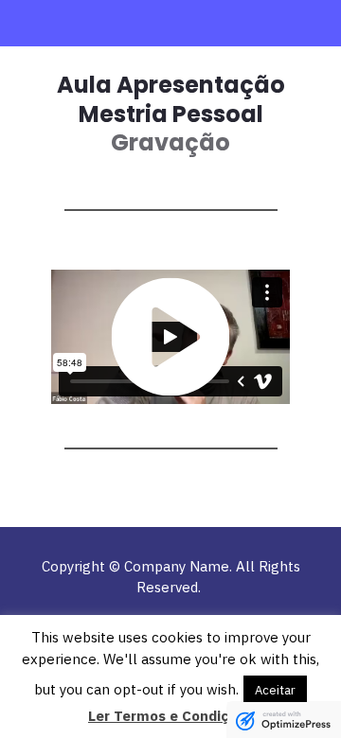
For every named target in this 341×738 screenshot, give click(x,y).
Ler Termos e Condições (170, 716)
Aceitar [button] (275, 690)
